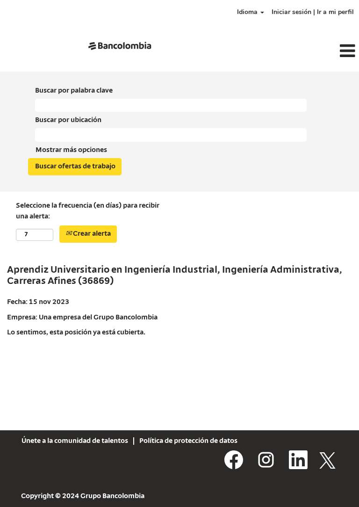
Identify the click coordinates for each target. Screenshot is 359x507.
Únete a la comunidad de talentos (75, 441)
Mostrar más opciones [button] (71, 150)
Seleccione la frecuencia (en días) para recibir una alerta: (87, 211)
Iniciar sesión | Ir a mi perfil (313, 11)
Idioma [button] (248, 11)
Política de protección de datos (188, 441)
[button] (299, 51)
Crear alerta (91, 234)
